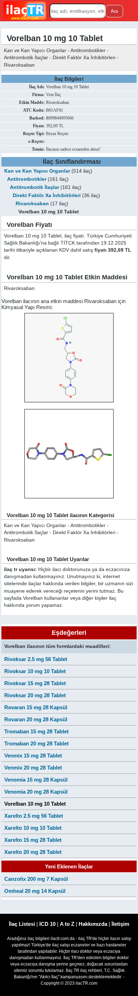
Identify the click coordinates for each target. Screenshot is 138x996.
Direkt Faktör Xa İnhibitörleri (47, 195)
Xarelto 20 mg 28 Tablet (33, 852)
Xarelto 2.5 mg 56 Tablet (33, 816)
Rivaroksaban (32, 203)
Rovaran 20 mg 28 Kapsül (35, 719)
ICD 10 (47, 924)
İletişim (120, 924)
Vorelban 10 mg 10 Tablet (35, 804)
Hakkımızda (93, 924)
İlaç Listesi (22, 924)
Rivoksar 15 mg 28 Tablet (35, 683)
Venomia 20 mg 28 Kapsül (36, 792)
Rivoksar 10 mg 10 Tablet (35, 671)
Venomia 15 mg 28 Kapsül (36, 780)
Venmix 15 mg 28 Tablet (33, 755)
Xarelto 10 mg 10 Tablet (33, 828)
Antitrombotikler (26, 179)
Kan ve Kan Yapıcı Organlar (37, 171)
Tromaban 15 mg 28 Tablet (36, 731)
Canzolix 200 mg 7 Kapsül (36, 879)
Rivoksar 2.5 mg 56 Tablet (35, 659)
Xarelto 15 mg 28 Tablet (33, 840)
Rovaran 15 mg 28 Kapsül (35, 707)
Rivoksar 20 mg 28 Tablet (35, 695)
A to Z (67, 924)
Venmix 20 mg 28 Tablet (33, 768)
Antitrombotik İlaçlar (34, 187)
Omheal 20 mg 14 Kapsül (34, 891)
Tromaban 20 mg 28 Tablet (36, 743)
